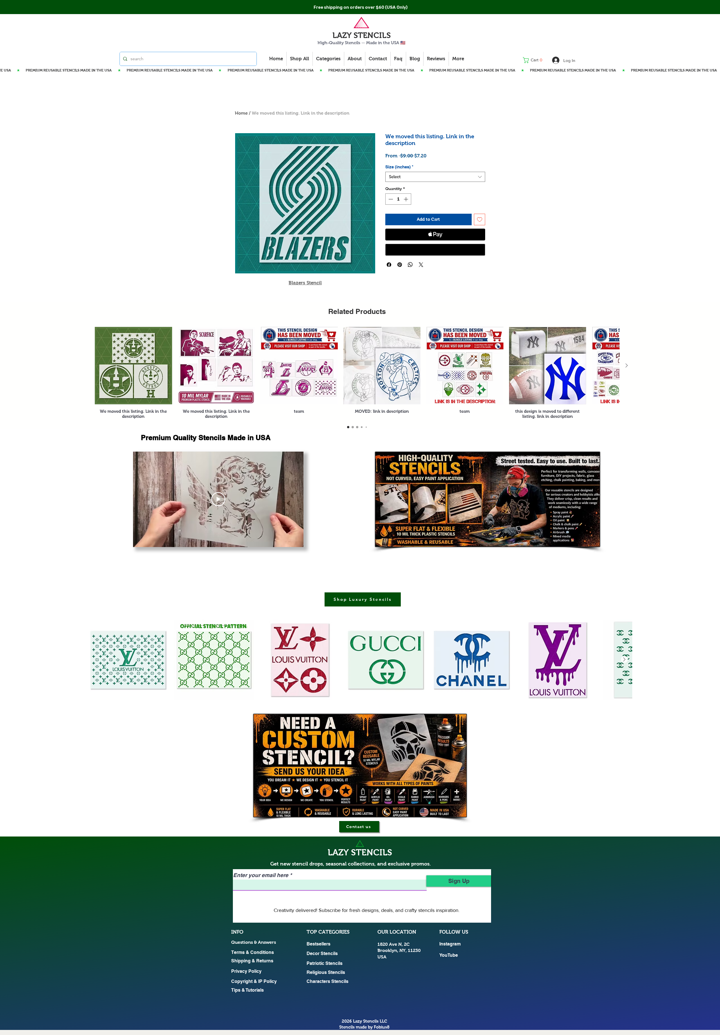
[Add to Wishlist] (479, 219)
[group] (357, 373)
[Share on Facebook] (389, 264)
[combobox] (435, 177)
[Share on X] (421, 264)
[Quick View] (133, 365)
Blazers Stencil (305, 282)
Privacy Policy (246, 971)
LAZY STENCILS (361, 35)
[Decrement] (390, 199)
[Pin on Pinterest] (399, 264)
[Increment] (406, 199)
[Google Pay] (435, 250)
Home (241, 113)
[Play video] (218, 499)
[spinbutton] (398, 199)
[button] (534, 60)
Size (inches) (399, 166)
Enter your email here (260, 875)
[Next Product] (626, 365)
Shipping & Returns (252, 960)
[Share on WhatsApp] (410, 264)
